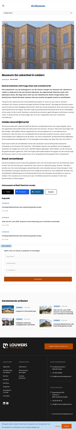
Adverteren (23, 367)
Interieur (6, 379)
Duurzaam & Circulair (7, 391)
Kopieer (51, 192)
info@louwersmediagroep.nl (61, 376)
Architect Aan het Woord (7, 371)
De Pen (5, 376)
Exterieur (5, 79)
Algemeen (6, 367)
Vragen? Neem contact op (58, 346)
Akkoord (66, 426)
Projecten (6, 387)
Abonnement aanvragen (23, 371)
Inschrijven (38, 279)
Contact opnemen (22, 377)
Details (57, 426)
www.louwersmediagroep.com (62, 414)
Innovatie (6, 396)
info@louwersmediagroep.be (62, 404)
